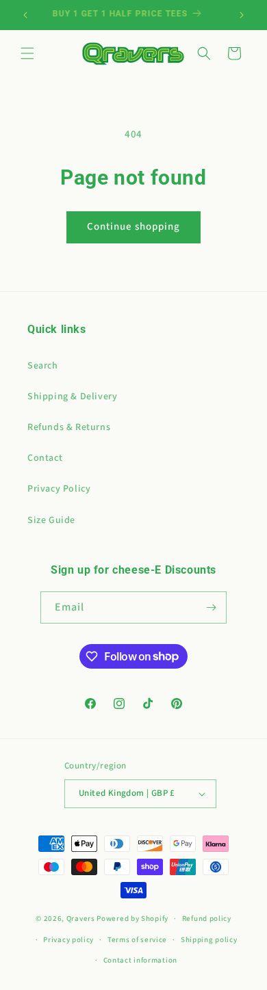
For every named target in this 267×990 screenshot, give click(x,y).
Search (42, 366)
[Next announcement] (242, 15)
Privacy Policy (58, 489)
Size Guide (51, 520)
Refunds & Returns (68, 427)
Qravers (80, 918)
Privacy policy (68, 940)
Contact (44, 458)
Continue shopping (133, 226)
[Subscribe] (211, 607)
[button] (27, 53)
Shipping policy (209, 940)
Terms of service (137, 940)
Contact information (140, 960)
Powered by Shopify (132, 918)
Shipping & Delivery (72, 396)
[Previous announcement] (25, 15)
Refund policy (206, 918)
